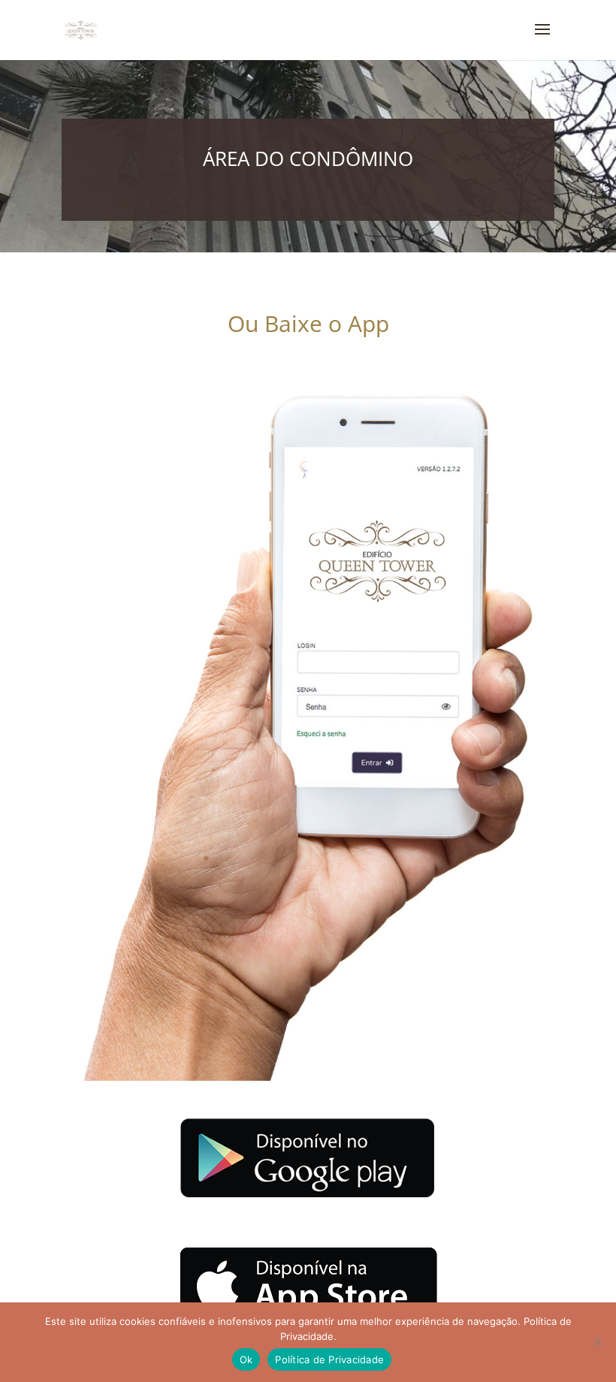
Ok (246, 1359)
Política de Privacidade (329, 1359)
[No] (597, 1342)
